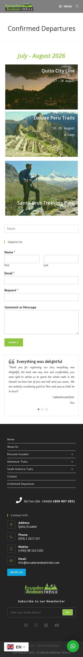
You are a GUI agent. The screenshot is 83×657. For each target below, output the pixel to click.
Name (9, 252)
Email (9, 273)
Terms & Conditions (48, 645)
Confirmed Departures (21, 484)
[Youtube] (56, 625)
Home (11, 439)
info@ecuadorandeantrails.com (38, 562)
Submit (13, 342)
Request (11, 290)
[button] (73, 646)
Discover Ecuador (18, 454)
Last (46, 265)
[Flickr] (46, 625)
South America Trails (20, 469)
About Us (13, 447)
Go (68, 612)
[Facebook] (26, 625)
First (6, 265)
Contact (12, 476)
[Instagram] (36, 625)
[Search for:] (76, 6)
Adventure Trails (17, 461)
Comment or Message (20, 307)
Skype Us (16, 572)
